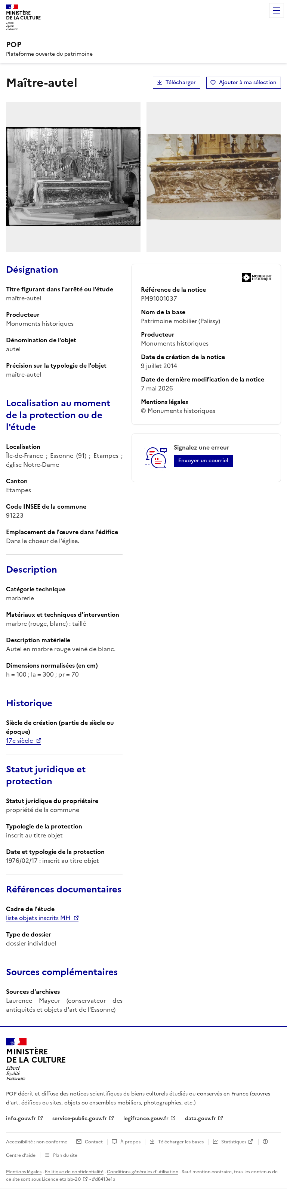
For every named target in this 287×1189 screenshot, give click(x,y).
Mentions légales (23, 1171)
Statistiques (233, 1142)
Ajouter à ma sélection (248, 82)
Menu (276, 10)
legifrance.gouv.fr (146, 1118)
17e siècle (19, 740)
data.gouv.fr (200, 1118)
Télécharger (181, 82)
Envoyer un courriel (203, 461)
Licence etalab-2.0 (61, 1179)
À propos (130, 1142)
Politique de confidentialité (74, 1171)
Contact (94, 1142)
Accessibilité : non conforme (36, 1142)
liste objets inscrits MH (38, 917)
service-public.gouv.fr (79, 1118)
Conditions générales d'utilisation (142, 1171)
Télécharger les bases (181, 1142)
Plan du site (65, 1155)
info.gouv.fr (21, 1118)
